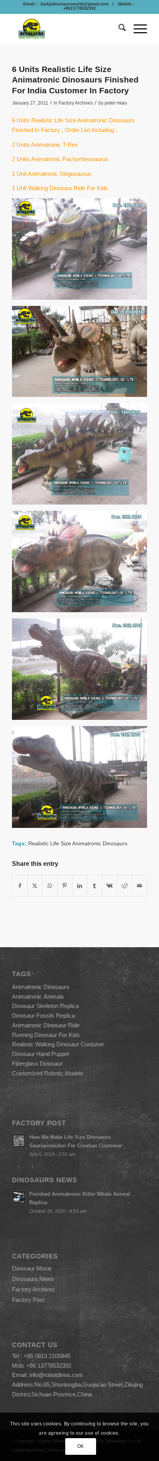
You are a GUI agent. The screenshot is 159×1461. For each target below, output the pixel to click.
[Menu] (136, 29)
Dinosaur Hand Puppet (40, 1054)
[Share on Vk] (109, 885)
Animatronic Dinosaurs (40, 987)
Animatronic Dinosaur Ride (46, 1025)
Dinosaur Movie (32, 1268)
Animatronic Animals (38, 996)
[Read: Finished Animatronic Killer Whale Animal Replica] (19, 1198)
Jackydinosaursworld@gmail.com (74, 4)
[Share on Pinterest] (65, 885)
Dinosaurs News (33, 1279)
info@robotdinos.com (56, 1375)
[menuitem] (118, 29)
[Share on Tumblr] (94, 885)
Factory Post (28, 1299)
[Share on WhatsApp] (49, 885)
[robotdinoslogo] (66, 29)
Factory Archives (76, 103)
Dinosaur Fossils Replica (43, 1015)
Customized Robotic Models (47, 1073)
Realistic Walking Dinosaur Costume (58, 1044)
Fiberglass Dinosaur (37, 1063)
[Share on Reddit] (124, 885)
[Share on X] (35, 885)
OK (80, 1446)
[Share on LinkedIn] (80, 885)
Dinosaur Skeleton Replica (45, 1006)
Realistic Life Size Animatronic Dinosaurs (77, 843)
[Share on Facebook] (19, 885)
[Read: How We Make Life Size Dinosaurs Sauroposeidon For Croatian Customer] (19, 1141)
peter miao (116, 103)
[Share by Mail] (139, 885)
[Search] (118, 29)
